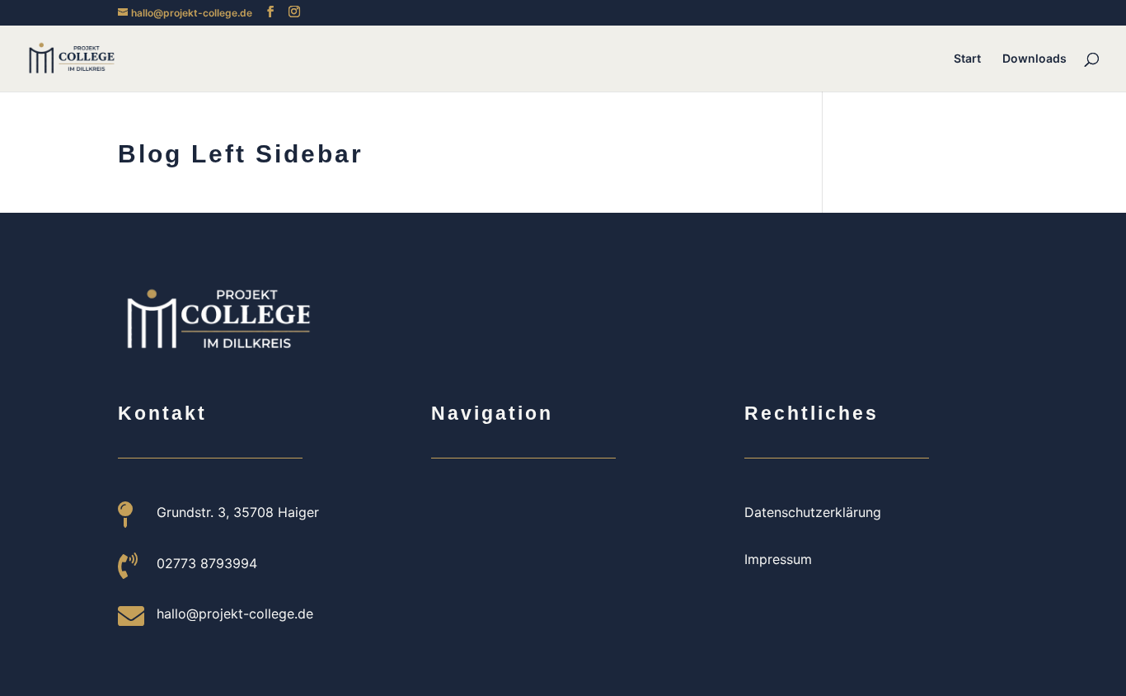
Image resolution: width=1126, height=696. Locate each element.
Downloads (1034, 59)
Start (967, 59)
